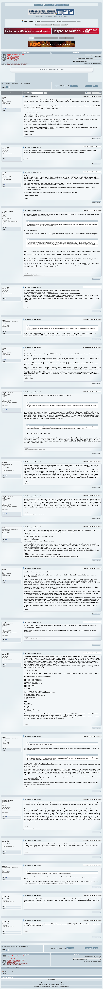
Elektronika (7, 83)
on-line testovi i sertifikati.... (13, 57)
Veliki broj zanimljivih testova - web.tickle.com (17, 64)
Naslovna (37, 4)
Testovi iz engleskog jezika (13, 60)
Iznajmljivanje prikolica (64, 986)
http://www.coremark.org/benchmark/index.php (37, 784)
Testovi (8, 55)
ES (63, 984)
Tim (56, 4)
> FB (72, 85)
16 (91, 63)
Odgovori (95, 85)
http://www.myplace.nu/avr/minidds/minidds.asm (37, 676)
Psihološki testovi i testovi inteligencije (15, 960)
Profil (4, 110)
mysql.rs (6, 223)
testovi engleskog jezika (12, 958)
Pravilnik (46, 4)
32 (93, 63)
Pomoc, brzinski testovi (25, 83)
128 (97, 63)
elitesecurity (40, 16)
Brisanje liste (98, 56)
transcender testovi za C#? (13, 56)
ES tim (68, 982)
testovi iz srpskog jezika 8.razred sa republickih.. (18, 963)
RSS (59, 16)
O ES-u (52, 4)
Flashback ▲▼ (56, 24)
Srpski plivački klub (46, 986)
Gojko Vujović (51, 982)
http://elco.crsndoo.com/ (39, 274)
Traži (45, 92)
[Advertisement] (51, 77)
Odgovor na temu (96, 138)
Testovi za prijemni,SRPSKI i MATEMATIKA (16, 959)
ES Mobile (64, 16)
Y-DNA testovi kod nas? (12, 962)
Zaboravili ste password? (47, 24)
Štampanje (94, 92)
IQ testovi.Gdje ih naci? (12, 61)
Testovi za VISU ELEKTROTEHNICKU (15, 54)
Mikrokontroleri (15, 83)
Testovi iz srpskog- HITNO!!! (13, 58)
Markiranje (88, 92)
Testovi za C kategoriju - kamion (14, 964)
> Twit (76, 85)
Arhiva (58, 984)
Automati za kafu (38, 986)
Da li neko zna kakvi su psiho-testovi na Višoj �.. (18, 63)
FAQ (42, 4)
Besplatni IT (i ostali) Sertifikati (14, 59)
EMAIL (55, 16)
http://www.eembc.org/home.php (33, 779)
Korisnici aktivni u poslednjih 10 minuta (12, 967)
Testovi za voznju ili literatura (13, 961)
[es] (2, 83)
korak (28, 327)
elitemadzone (48, 16)
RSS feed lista (51, 984)
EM (61, 984)
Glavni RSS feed (43, 984)
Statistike (66, 4)
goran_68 (29, 873)
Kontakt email (51, 979)
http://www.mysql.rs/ (28, 274)
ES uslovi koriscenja (37, 982)
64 (95, 63)
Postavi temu (88, 85)
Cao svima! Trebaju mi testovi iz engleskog (16, 955)
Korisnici (60, 4)
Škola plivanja (55, 986)
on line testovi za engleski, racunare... (15, 956)
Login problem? (64, 24)
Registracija (37, 24)
